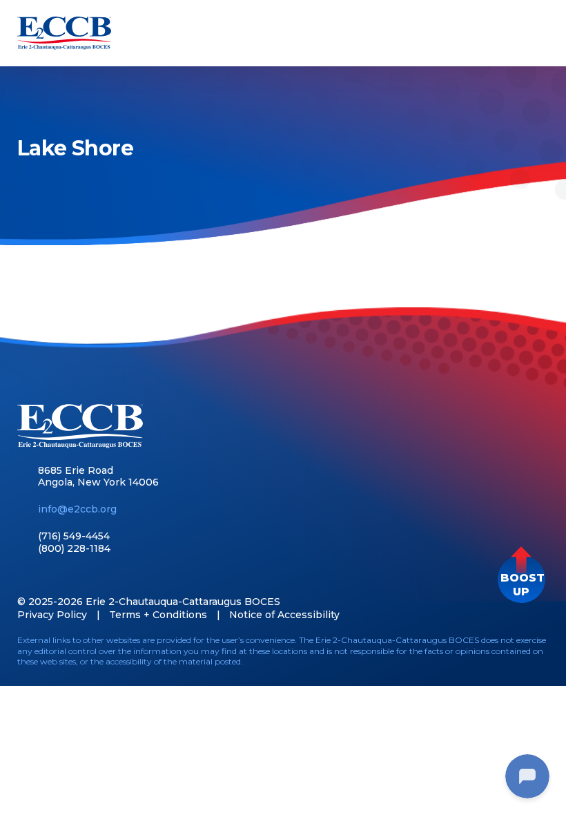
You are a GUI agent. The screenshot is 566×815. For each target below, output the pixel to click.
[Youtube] (72, 577)
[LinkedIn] (48, 577)
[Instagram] (96, 577)
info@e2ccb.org (77, 509)
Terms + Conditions (158, 614)
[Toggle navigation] (536, 33)
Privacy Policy (52, 614)
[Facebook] (23, 577)
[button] (521, 579)
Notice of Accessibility (284, 614)
